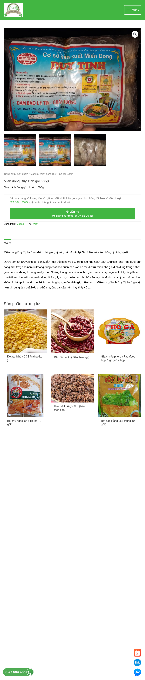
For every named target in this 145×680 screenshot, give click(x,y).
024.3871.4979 (19, 202)
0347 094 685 (15, 672)
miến (35, 223)
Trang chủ (9, 174)
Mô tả (7, 243)
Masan (34, 174)
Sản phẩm (22, 174)
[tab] (7, 243)
